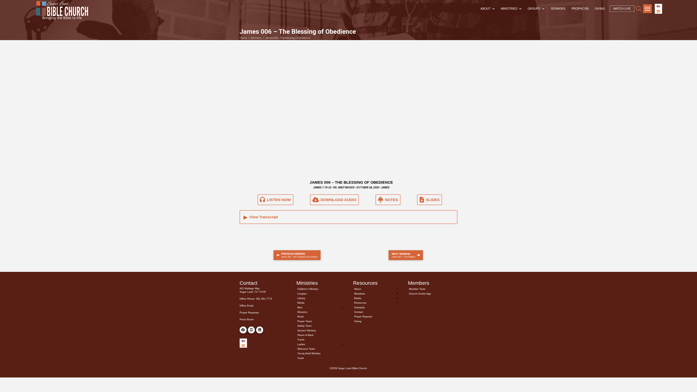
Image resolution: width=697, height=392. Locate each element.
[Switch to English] (658, 6)
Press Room (247, 319)
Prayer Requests (249, 312)
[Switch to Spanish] (658, 11)
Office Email (246, 305)
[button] (638, 8)
